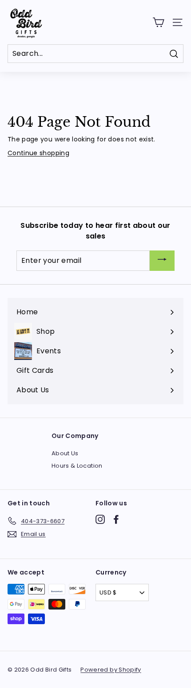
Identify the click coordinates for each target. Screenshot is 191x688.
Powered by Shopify (110, 669)
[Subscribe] (162, 260)
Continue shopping (38, 153)
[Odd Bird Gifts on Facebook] (116, 519)
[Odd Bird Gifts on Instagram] (100, 519)
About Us (65, 453)
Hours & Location (77, 465)
